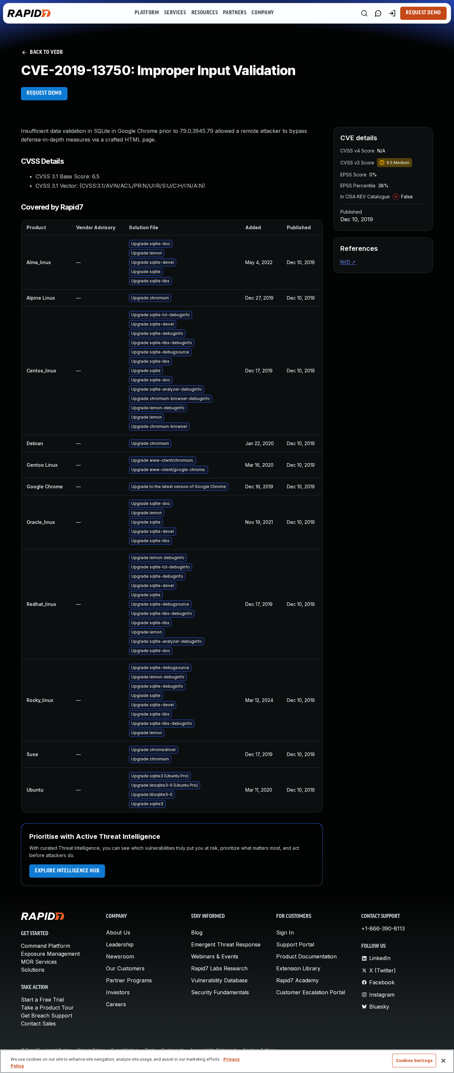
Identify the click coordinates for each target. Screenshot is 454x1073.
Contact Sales (38, 1023)
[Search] (364, 13)
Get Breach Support (46, 1015)
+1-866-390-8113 (383, 928)
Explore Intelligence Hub (67, 871)
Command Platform (45, 945)
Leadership (120, 944)
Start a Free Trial (42, 999)
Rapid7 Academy (297, 980)
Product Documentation (306, 956)
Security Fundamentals (220, 992)
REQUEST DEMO (44, 93)
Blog (196, 932)
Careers (116, 1004)
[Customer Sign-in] (392, 13)
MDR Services (39, 961)
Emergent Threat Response (226, 944)
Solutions (33, 969)
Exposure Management (50, 953)
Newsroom (120, 956)
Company (263, 13)
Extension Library (298, 968)
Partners (234, 13)
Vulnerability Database (219, 980)
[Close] (443, 1060)
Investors (118, 992)
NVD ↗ (348, 262)
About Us (118, 932)
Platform (147, 13)
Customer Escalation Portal (310, 992)
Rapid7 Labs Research (219, 968)
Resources (204, 13)
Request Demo (423, 13)
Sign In (285, 932)
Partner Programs (129, 980)
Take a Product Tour (47, 1007)
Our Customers (125, 968)
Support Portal (295, 944)
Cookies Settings (414, 1060)
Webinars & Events (214, 956)
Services (175, 13)
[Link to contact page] (378, 13)
